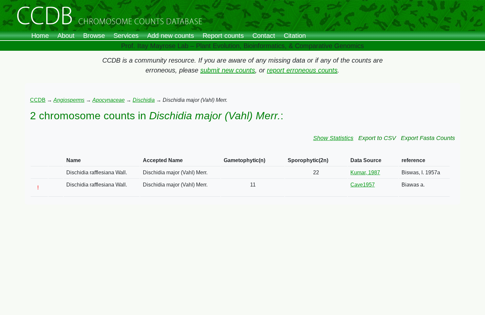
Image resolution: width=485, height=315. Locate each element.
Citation (295, 35)
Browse (94, 35)
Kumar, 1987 (365, 172)
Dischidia (144, 100)
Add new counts (170, 35)
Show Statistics (333, 138)
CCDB (38, 100)
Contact (263, 35)
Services (126, 35)
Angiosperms (68, 100)
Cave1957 (362, 184)
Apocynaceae (108, 100)
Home (40, 35)
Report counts (223, 35)
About (66, 35)
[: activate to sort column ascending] (39, 160)
